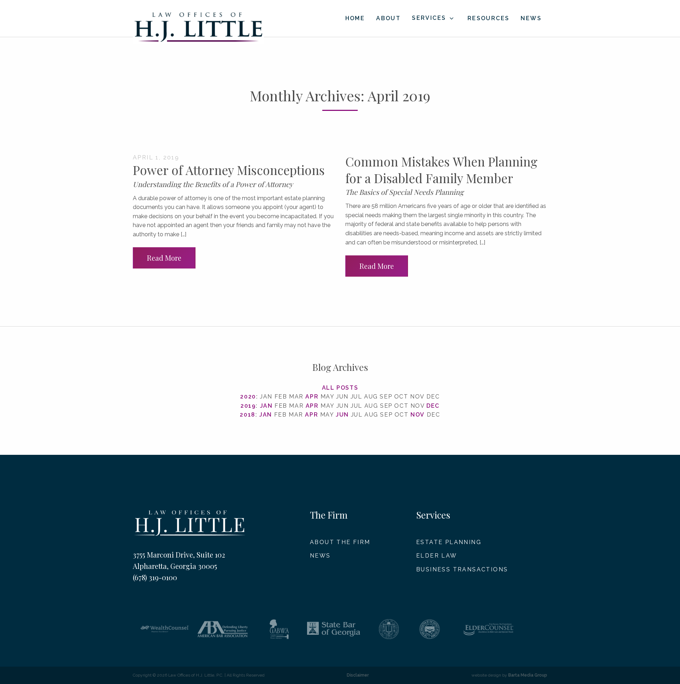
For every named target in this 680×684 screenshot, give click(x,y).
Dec (433, 405)
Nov (417, 414)
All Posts (340, 387)
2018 (247, 414)
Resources (489, 18)
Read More (164, 257)
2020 (248, 396)
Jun (342, 414)
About (388, 18)
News (531, 18)
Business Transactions (462, 569)
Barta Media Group (527, 675)
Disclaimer (358, 675)
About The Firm (340, 542)
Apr (311, 396)
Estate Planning (448, 542)
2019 (248, 405)
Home (355, 18)
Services (429, 18)
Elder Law (436, 555)
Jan (266, 405)
